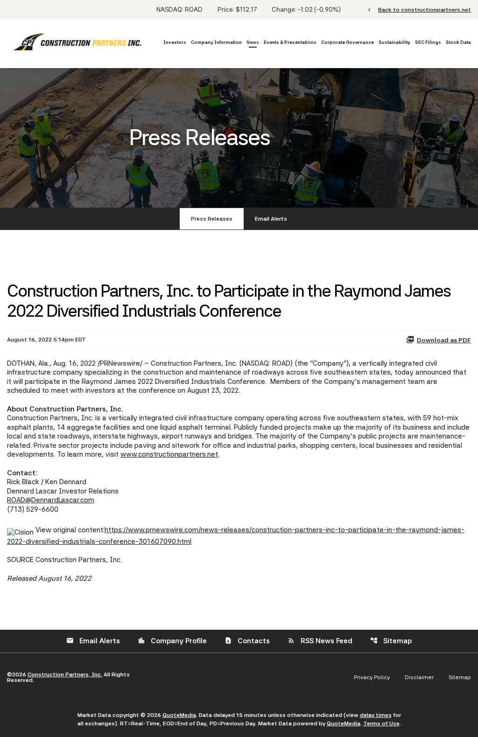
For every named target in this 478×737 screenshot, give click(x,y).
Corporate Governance (347, 42)
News (252, 42)
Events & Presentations (290, 42)
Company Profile (172, 641)
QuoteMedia (179, 715)
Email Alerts (271, 219)
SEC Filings (428, 42)
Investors (174, 42)
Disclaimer (419, 677)
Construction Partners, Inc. (65, 674)
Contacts (247, 641)
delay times (376, 715)
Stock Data (458, 42)
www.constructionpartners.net (169, 454)
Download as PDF (444, 340)
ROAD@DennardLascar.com (50, 500)
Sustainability (394, 42)
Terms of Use (381, 723)
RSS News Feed (320, 641)
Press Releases (211, 219)
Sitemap (391, 641)
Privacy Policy (372, 677)
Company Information (216, 42)
